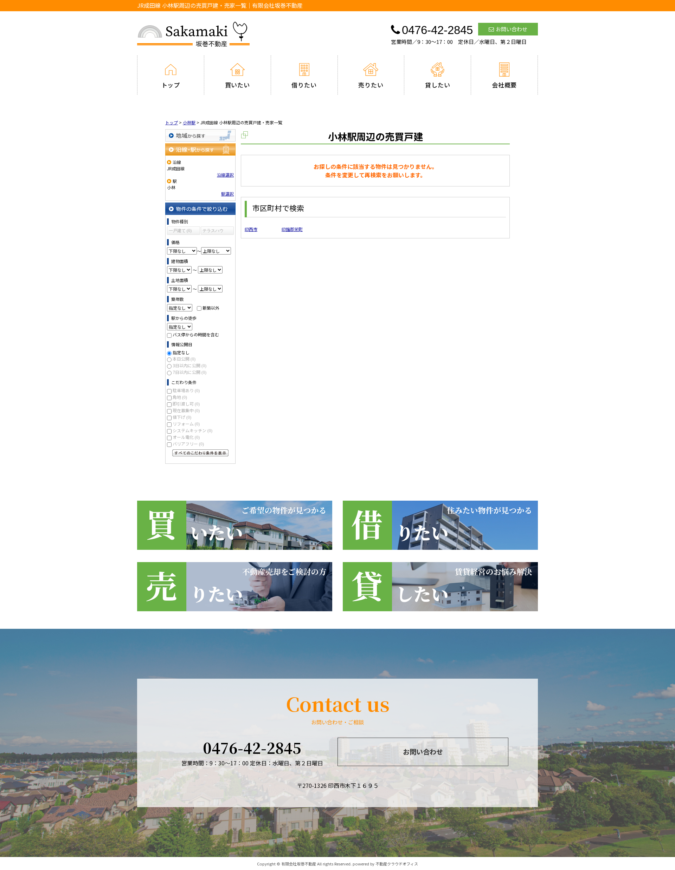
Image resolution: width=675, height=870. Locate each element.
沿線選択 (225, 175)
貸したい (437, 84)
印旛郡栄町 (292, 229)
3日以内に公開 (189, 365)
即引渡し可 (186, 404)
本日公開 (184, 359)
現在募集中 (186, 410)
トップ (170, 84)
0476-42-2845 (252, 747)
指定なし (181, 352)
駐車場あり (186, 390)
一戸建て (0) (180, 230)
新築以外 (210, 308)
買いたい (237, 84)
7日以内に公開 (189, 372)
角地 (180, 397)
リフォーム (186, 424)
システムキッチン (192, 430)
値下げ (182, 417)
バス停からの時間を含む (196, 334)
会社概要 (504, 84)
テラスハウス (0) (213, 231)
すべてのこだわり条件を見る (200, 452)
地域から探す (200, 135)
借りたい (303, 84)
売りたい (370, 84)
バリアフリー (188, 444)
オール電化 (186, 437)
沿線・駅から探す (200, 149)
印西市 (251, 229)
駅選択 (227, 194)
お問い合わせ (511, 29)
